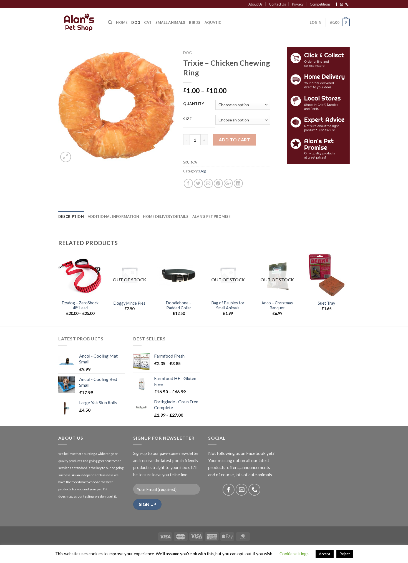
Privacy (298, 4)
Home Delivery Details (165, 216)
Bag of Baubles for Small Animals (228, 305)
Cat (148, 22)
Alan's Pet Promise (211, 216)
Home (121, 22)
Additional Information (113, 216)
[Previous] (58, 289)
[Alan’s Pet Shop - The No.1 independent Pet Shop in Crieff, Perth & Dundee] (79, 22)
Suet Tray (326, 303)
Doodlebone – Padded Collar (179, 305)
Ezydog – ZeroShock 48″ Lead (80, 305)
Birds (194, 22)
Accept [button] (324, 554)
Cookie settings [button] (294, 553)
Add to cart (234, 139)
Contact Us (277, 4)
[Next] (348, 289)
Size (187, 119)
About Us (255, 4)
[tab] (71, 216)
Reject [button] (345, 554)
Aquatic (213, 22)
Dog (135, 22)
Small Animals (170, 22)
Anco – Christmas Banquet (277, 305)
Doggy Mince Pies (129, 303)
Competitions (320, 4)
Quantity (193, 104)
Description (71, 216)
